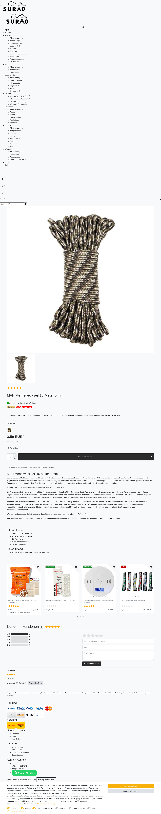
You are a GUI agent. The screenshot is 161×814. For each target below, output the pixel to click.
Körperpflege (15, 41)
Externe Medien (79, 808)
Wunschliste (13, 448)
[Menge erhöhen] (14, 455)
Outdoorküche (15, 91)
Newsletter (16, 739)
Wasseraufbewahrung (18, 104)
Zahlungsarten (18, 750)
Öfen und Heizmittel (18, 160)
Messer (13, 49)
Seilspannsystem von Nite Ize (30, 518)
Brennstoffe (14, 154)
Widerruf (32, 780)
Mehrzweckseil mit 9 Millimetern (32, 483)
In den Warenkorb (85, 457)
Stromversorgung (17, 59)
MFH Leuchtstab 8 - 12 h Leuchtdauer (133, 600)
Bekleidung (14, 72)
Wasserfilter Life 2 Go (20, 96)
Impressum (11, 780)
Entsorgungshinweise (20, 752)
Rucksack (9, 107)
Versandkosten (48, 467)
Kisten (12, 115)
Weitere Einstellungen (15, 811)
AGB (17, 780)
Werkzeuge (14, 62)
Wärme (8, 149)
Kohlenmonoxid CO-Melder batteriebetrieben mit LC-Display (98, 601)
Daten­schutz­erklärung (46, 804)
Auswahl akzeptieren (131, 791)
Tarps (12, 144)
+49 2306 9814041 (19, 766)
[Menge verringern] (14, 458)
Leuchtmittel (15, 46)
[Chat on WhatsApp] (24, 773)
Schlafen (8, 125)
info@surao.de (18, 769)
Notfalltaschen (15, 117)
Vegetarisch (14, 86)
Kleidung (8, 64)
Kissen (12, 136)
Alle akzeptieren (131, 786)
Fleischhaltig (15, 83)
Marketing (63, 808)
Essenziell (15, 808)
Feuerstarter (15, 157)
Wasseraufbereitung (18, 101)
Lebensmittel (10, 75)
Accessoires (15, 70)
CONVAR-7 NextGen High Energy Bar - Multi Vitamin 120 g (22, 601)
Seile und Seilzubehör (18, 54)
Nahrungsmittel (16, 80)
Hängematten (15, 131)
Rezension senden (91, 663)
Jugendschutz (17, 755)
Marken (8, 33)
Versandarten (17, 747)
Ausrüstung (9, 35)
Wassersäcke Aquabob (20, 99)
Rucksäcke (14, 120)
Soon (7, 162)
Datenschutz (24, 780)
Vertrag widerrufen (46, 780)
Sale (7, 165)
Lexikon (15, 736)
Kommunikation (16, 43)
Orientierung (15, 51)
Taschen (13, 123)
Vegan (12, 88)
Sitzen (12, 141)
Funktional (95, 808)
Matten (13, 133)
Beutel (12, 112)
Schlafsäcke (15, 139)
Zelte (12, 146)
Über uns (15, 734)
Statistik (28, 808)
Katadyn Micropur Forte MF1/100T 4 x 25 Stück (60, 600)
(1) (24, 388)
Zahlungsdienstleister (44, 808)
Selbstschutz (15, 56)
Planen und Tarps (65, 495)
